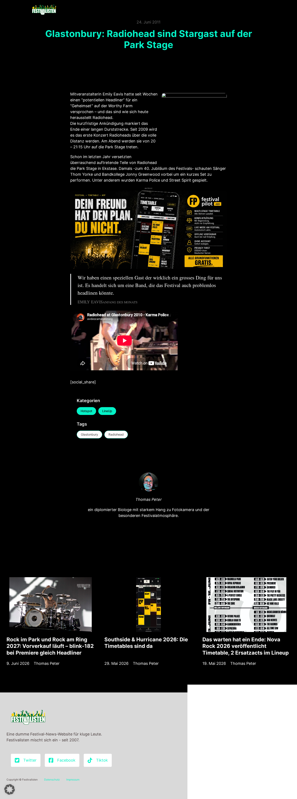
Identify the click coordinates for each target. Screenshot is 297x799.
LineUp (107, 411)
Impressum (72, 779)
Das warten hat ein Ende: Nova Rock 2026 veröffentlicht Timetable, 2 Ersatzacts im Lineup (245, 646)
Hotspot (86, 411)
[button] (9, 789)
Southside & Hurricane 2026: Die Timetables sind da (146, 642)
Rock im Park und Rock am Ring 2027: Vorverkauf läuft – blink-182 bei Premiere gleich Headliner (50, 646)
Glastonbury (89, 434)
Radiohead (116, 434)
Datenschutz (52, 779)
